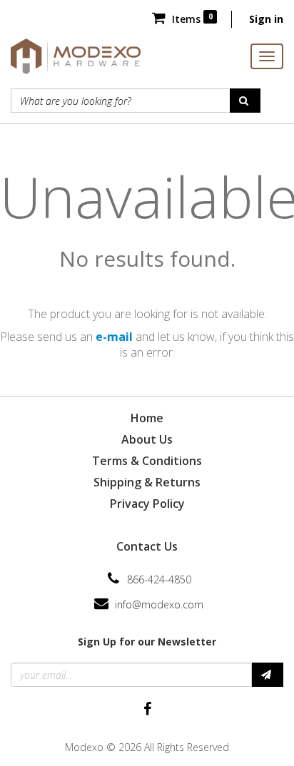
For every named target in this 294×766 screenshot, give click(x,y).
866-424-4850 (159, 579)
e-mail (114, 336)
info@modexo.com (159, 604)
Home (147, 418)
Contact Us (147, 546)
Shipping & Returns (147, 482)
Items (190, 19)
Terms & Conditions (147, 461)
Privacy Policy (147, 503)
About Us (147, 439)
